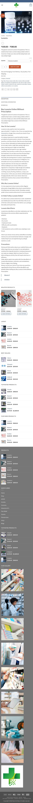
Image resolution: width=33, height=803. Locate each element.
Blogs (2, 523)
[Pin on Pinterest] (14, 89)
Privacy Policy (18, 798)
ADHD (3, 499)
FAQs (2, 520)
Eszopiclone (8, 82)
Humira (3, 514)
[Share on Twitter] (8, 89)
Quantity (3, 60)
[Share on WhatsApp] (2, 89)
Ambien (7, 280)
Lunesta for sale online (22, 84)
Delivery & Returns (8, 798)
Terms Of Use (27, 798)
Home (3, 35)
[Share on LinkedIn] (17, 89)
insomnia (3, 133)
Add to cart (14, 66)
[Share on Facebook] (5, 89)
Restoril (7, 275)
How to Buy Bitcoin (12, 797)
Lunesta (6, 84)
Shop (2, 496)
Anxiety (3, 502)
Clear (30, 58)
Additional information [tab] (8, 102)
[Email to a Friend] (11, 89)
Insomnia (9, 35)
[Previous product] (2, 43)
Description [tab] (4, 98)
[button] (2, 5)
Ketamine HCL (5, 508)
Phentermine (4, 517)
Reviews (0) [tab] (4, 105)
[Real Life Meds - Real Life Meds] (16, 5)
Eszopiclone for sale (15, 82)
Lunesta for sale (12, 84)
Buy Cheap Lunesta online (10, 81)
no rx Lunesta (14, 85)
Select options (6, 313)
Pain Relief (4, 511)
